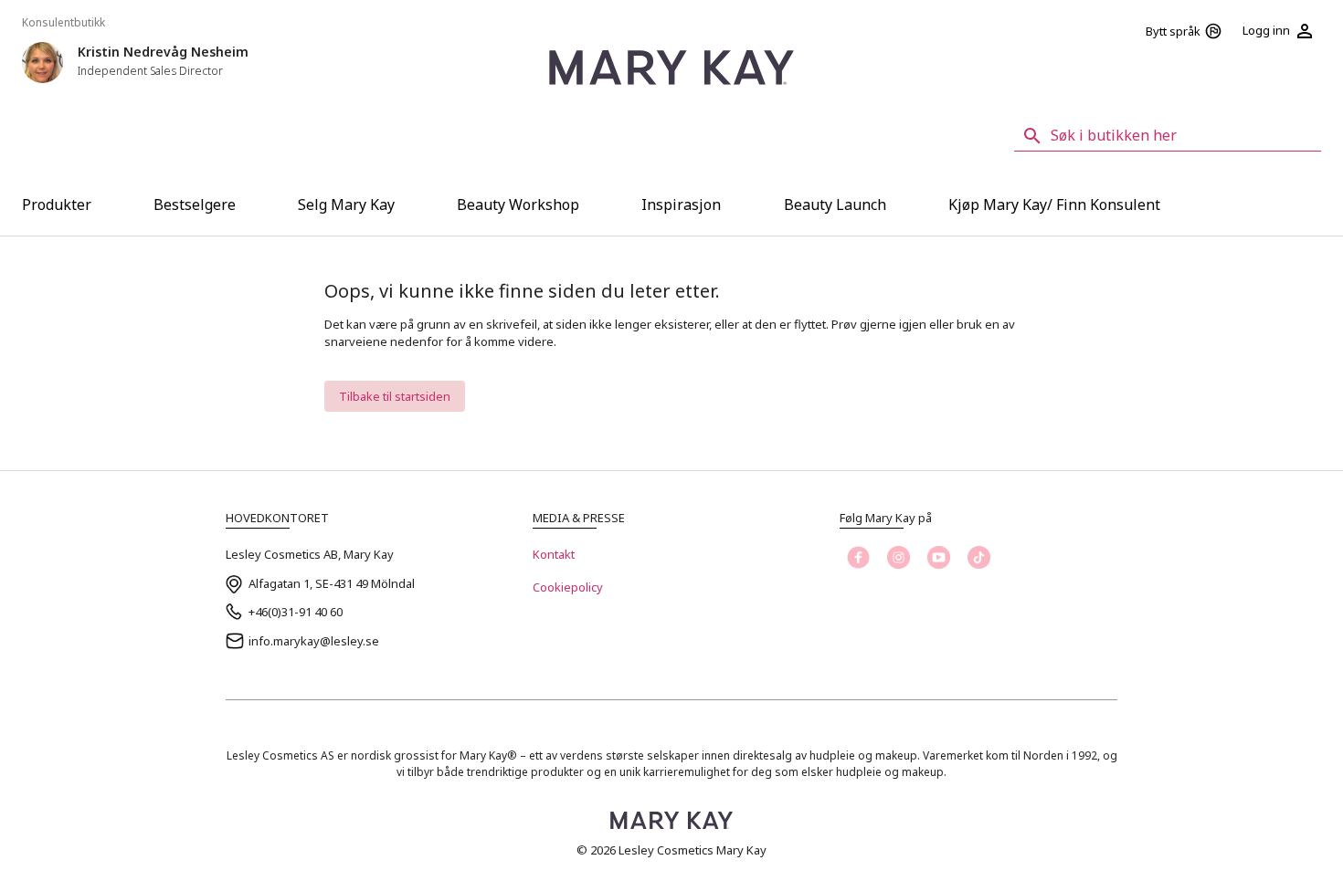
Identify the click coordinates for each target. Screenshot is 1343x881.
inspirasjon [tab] (681, 204)
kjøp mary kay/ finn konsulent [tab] (1054, 204)
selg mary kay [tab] (346, 204)
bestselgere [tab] (194, 204)
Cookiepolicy (568, 587)
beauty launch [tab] (835, 204)
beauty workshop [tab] (518, 204)
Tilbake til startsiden (394, 396)
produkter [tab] (56, 204)
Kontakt (554, 554)
